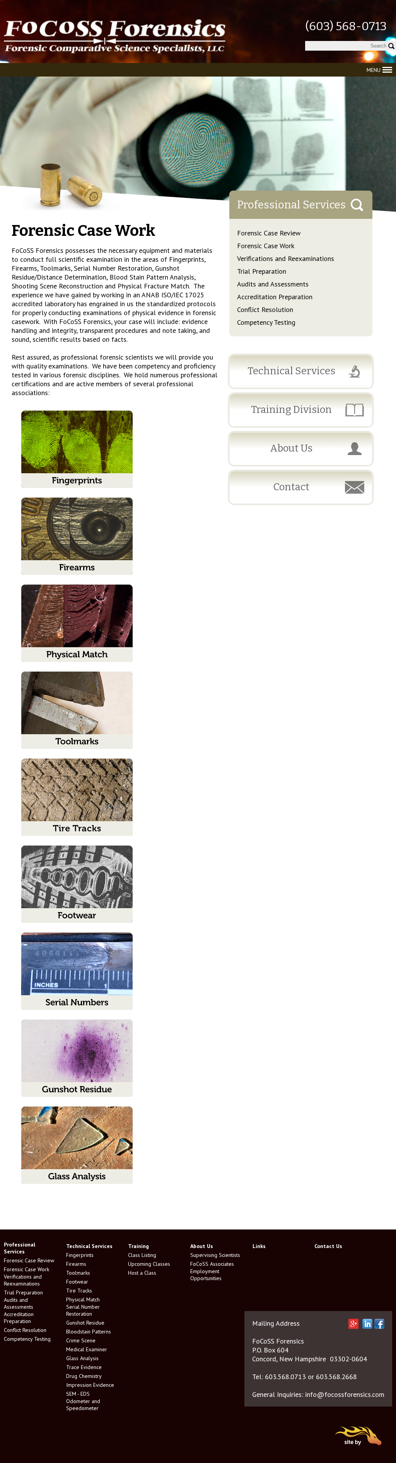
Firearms (76, 1263)
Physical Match (83, 1299)
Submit (391, 46)
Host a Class (142, 1272)
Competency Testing (266, 322)
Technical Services (291, 371)
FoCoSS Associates (212, 1263)
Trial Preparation (261, 271)
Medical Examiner (86, 1349)
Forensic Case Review (268, 232)
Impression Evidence (90, 1384)
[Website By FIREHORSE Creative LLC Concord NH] (358, 1447)
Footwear (77, 1281)
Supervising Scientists (215, 1255)
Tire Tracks (79, 1290)
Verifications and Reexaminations (285, 258)
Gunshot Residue (85, 1322)
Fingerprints (80, 1255)
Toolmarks (78, 1272)
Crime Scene (81, 1340)
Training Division (291, 410)
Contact (291, 487)
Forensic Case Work (265, 245)
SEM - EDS (78, 1393)
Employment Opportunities (206, 1275)
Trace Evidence (84, 1367)
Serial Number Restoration (83, 1310)
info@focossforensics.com (344, 1394)
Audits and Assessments (273, 284)
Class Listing (142, 1255)
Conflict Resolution (265, 309)
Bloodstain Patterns (88, 1331)
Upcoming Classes (149, 1263)
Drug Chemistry (84, 1376)
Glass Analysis (82, 1358)
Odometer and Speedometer (83, 1405)
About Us (291, 448)
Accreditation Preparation (274, 296)
